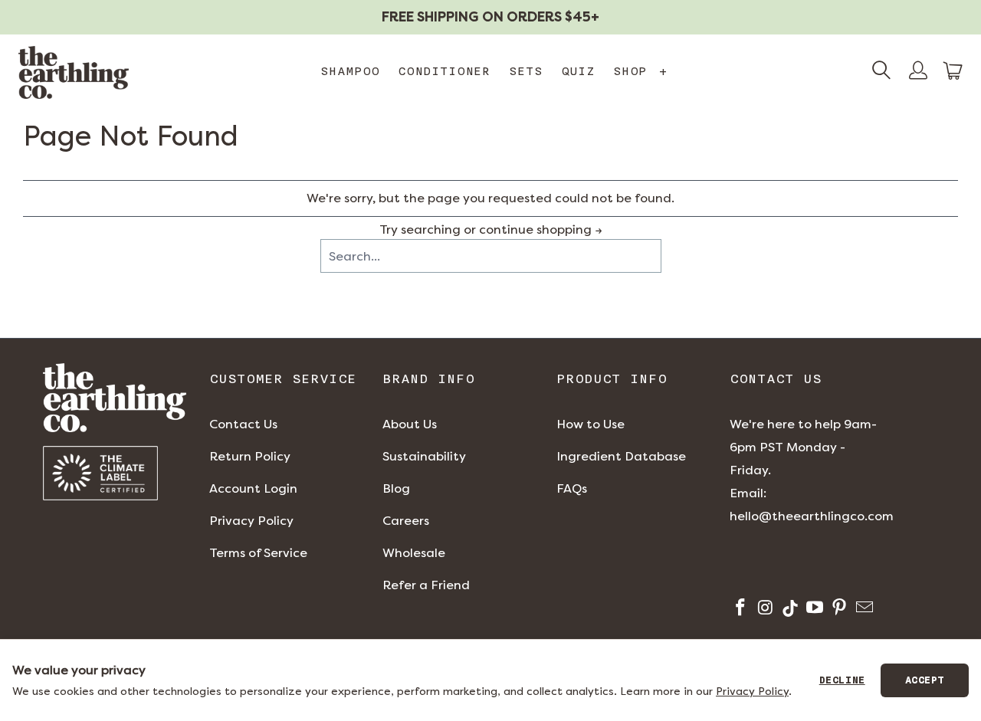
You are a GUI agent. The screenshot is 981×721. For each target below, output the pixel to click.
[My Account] (918, 72)
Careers (405, 520)
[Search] (881, 72)
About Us (409, 424)
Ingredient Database (621, 456)
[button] (953, 70)
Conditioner (444, 71)
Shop (640, 71)
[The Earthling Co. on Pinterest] (838, 609)
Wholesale (413, 553)
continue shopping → (540, 229)
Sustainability (424, 456)
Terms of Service (258, 553)
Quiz (578, 71)
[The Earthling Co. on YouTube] (813, 609)
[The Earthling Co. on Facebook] (739, 609)
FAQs (571, 488)
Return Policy (249, 456)
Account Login (253, 488)
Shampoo (349, 71)
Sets (526, 71)
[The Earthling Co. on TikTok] (789, 609)
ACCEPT (924, 680)
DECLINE (842, 680)
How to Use (590, 424)
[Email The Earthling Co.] (862, 609)
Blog (396, 488)
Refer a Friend (426, 585)
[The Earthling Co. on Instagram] (763, 609)
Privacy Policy (251, 520)
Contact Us (243, 424)
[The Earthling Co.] (73, 72)
